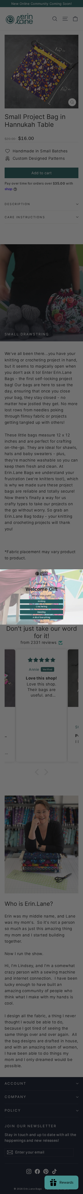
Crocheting (41, 606)
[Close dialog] (81, 571)
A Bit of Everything (41, 617)
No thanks (41, 622)
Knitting (41, 601)
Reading (41, 612)
